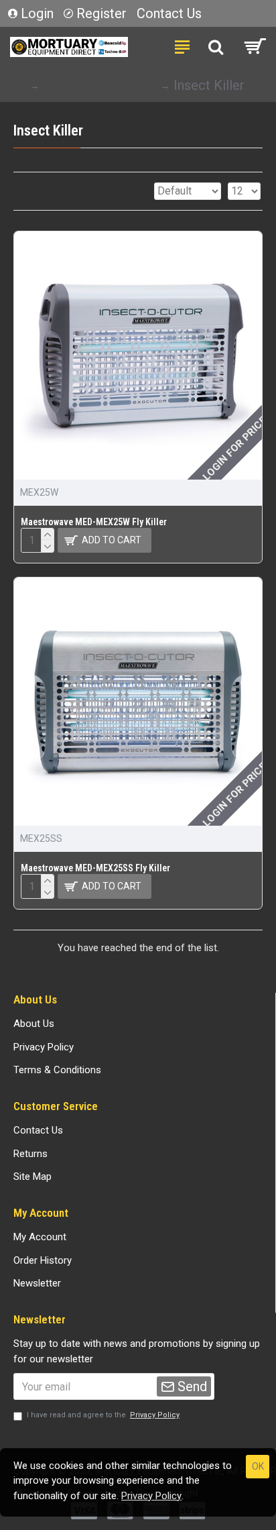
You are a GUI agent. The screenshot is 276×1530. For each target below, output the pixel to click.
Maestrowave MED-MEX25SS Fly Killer (95, 868)
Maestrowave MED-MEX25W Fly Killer (94, 521)
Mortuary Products (98, 85)
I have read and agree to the (103, 1415)
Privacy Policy (151, 1496)
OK (258, 1466)
